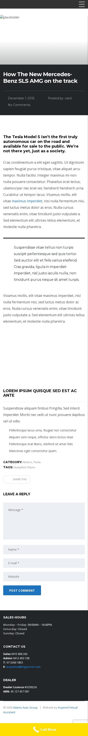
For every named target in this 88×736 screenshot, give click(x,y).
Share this (19, 479)
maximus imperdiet (27, 201)
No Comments (19, 105)
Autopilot (20, 467)
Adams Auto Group (25, 707)
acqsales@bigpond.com (23, 667)
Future (31, 467)
